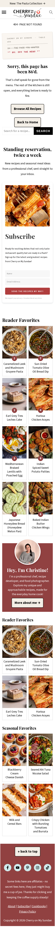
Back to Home (27, 122)
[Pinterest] (27, 867)
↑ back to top (27, 851)
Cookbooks (39, 906)
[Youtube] (17, 867)
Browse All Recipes (27, 109)
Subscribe (24, 906)
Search (43, 131)
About (12, 906)
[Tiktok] (47, 867)
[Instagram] (37, 867)
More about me (26, 602)
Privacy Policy (27, 912)
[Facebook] (7, 867)
